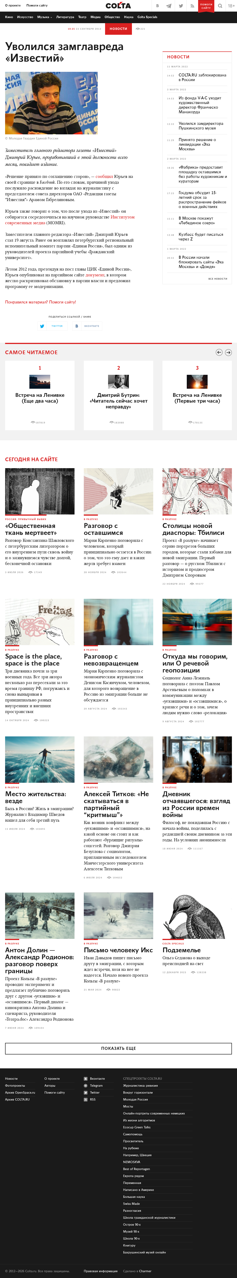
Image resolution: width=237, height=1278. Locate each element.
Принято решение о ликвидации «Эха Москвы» (197, 144)
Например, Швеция (137, 1155)
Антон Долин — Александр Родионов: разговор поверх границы (39, 961)
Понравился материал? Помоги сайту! (40, 302)
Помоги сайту (37, 5)
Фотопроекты (15, 1085)
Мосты (128, 1106)
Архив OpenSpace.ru (20, 1092)
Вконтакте (97, 1078)
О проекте (13, 5)
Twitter (95, 1092)
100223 (44, 720)
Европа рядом (133, 1176)
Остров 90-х (132, 1224)
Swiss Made (131, 1203)
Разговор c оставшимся (103, 529)
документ (95, 275)
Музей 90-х (131, 1231)
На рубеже (131, 1148)
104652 (117, 878)
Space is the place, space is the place (33, 660)
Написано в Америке (138, 1190)
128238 (201, 972)
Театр (82, 17)
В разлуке (91, 519)
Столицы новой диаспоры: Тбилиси (193, 529)
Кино (9, 17)
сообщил (104, 177)
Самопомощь (132, 1134)
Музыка (43, 17)
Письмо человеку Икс (118, 950)
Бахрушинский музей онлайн (144, 1252)
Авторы (49, 1085)
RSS (93, 1099)
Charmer (145, 1271)
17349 (38, 572)
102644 (122, 572)
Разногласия (132, 1210)
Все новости (218, 279)
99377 (200, 584)
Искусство (25, 17)
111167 (198, 849)
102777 (199, 721)
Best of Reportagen (136, 1169)
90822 (116, 990)
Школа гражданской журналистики (149, 1217)
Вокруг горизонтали (138, 1092)
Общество (112, 17)
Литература (65, 17)
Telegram (96, 1085)
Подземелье (181, 950)
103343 (122, 709)
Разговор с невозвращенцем (111, 660)
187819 (40, 423)
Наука (128, 17)
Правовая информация (101, 1271)
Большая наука (134, 1197)
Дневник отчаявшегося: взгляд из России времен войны (196, 805)
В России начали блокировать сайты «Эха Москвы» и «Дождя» (201, 262)
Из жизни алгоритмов (139, 1120)
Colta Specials (147, 17)
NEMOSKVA (131, 1162)
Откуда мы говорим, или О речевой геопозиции (195, 663)
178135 (198, 423)
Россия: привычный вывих (26, 519)
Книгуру (129, 1245)
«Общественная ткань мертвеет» (31, 529)
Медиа (95, 17)
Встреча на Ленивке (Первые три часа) (197, 398)
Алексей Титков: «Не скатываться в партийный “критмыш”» (116, 805)
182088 (119, 423)
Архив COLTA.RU (17, 1099)
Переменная (132, 1183)
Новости (118, 29)
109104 (39, 1028)
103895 (40, 829)
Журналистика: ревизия (140, 1085)
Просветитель (133, 1141)
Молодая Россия (135, 1099)
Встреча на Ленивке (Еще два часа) (40, 398)
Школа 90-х (131, 1238)
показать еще (118, 1049)
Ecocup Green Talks (136, 1127)
